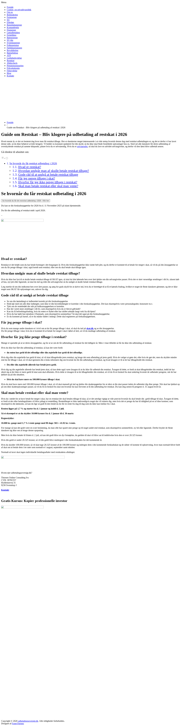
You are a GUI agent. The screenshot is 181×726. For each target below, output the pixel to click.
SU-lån (10, 40)
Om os (10, 12)
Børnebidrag (12, 53)
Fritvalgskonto (13, 68)
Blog (9, 73)
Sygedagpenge (13, 43)
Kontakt (10, 76)
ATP (9, 55)
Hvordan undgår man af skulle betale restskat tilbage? (53, 170)
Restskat (10, 60)
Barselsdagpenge (14, 25)
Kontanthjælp (13, 27)
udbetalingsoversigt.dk (28, 721)
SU (8, 20)
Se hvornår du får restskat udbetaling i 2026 (33, 163)
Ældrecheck (12, 63)
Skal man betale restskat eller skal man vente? (48, 186)
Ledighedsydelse (14, 58)
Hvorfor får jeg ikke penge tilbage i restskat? (47, 182)
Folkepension (13, 45)
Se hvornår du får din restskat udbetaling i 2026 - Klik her (25, 201)
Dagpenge (11, 30)
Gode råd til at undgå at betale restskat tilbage (48, 174)
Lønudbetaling (13, 32)
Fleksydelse (12, 71)
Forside (10, 7)
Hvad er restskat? (29, 167)
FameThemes (18, 723)
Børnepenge (12, 37)
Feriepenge (12, 17)
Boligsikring (12, 15)
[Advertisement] (90, 99)
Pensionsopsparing (15, 65)
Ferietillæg (11, 35)
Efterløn (10, 22)
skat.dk (89, 328)
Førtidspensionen (14, 48)
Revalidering (12, 50)
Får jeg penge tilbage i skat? (36, 178)
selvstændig (82, 146)
